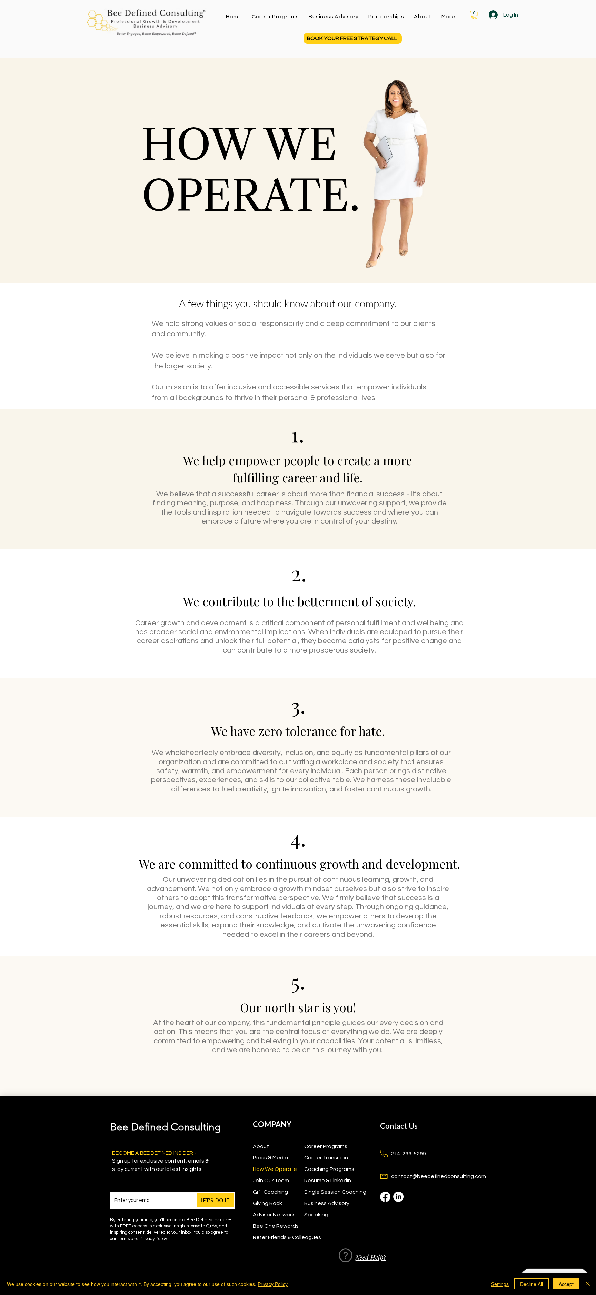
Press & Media (270, 1157)
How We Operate (275, 1169)
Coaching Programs (329, 1169)
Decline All (531, 1284)
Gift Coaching (270, 1192)
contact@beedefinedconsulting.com (438, 1176)
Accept (566, 1284)
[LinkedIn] (398, 1197)
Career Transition (326, 1157)
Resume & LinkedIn (327, 1180)
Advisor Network (274, 1214)
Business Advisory (326, 1203)
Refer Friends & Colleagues (278, 1237)
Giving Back (267, 1203)
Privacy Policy (153, 1238)
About (261, 1146)
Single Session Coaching (330, 1192)
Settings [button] (500, 1284)
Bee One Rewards (276, 1226)
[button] (448, 16)
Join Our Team (271, 1180)
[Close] (588, 1283)
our (120, 1238)
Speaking (316, 1214)
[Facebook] (385, 1197)
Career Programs (325, 1146)
